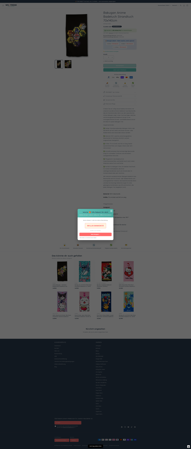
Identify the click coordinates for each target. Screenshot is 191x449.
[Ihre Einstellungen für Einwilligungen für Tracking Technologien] (188, 446)
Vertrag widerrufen (95, 446)
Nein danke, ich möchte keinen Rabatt (88, 237)
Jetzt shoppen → (95, 234)
